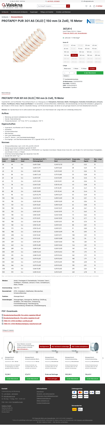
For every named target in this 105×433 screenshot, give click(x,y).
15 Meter (92, 68)
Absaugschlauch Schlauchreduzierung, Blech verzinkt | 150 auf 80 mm (52, 358)
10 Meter (84, 68)
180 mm (89, 55)
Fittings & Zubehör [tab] (8, 330)
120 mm (81, 52)
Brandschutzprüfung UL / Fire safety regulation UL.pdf (21, 318)
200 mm (97, 55)
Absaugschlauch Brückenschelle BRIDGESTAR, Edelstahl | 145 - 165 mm (11, 358)
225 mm (67, 59)
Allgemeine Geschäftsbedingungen (47, 396)
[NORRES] (95, 21)
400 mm (90, 62)
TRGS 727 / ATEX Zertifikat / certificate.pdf (17, 321)
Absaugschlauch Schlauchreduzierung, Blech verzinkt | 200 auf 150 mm (92, 358)
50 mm (87, 45)
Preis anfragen (52, 379)
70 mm (73, 49)
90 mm (94, 48)
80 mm (87, 48)
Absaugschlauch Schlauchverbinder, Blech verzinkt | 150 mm (32, 358)
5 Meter (76, 68)
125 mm (89, 52)
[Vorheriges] (2, 358)
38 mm (66, 46)
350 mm (82, 62)
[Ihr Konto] (90, 6)
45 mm (81, 46)
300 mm (98, 59)
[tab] (6, 92)
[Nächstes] (103, 358)
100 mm (66, 52)
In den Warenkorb (90, 73)
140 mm (66, 55)
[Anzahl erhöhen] (74, 73)
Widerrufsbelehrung (43, 401)
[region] (30, 44)
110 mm (74, 52)
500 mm (98, 62)
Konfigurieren (44, 346)
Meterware (67, 68)
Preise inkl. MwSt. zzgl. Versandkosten (75, 33)
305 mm (67, 62)
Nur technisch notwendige (60, 346)
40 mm (73, 45)
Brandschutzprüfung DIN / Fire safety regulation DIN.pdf (22, 315)
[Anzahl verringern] (64, 73)
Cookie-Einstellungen (43, 403)
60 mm (94, 45)
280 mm (90, 59)
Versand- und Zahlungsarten (46, 394)
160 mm (82, 55)
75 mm (80, 48)
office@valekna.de (9, 396)
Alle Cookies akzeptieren (80, 346)
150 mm (74, 55)
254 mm (82, 59)
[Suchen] (68, 6)
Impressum (40, 391)
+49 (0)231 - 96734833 (53, 1)
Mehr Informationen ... (23, 349)
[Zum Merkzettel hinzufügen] (17, 352)
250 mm (75, 59)
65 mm (66, 48)
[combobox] (51, 6)
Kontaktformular (17, 402)
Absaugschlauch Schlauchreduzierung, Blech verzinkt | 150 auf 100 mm (72, 358)
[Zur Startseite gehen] (12, 5)
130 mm (97, 52)
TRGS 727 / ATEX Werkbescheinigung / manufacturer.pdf (22, 324)
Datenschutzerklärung (44, 398)
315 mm (75, 62)
